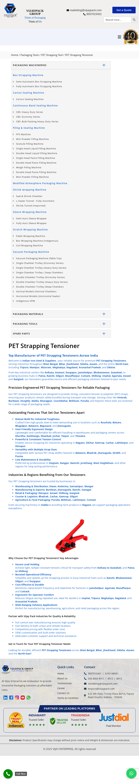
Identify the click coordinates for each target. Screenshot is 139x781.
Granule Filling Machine (29, 143)
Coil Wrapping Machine (29, 245)
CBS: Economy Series (28, 116)
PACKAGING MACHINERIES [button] (30, 65)
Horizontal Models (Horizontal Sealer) (38, 296)
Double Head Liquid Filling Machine (36, 153)
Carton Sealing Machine (28, 92)
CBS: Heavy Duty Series (29, 112)
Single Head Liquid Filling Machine (36, 148)
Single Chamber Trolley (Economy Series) (40, 263)
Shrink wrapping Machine (29, 189)
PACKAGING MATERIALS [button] (28, 314)
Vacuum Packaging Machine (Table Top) (39, 258)
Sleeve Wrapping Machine (30, 212)
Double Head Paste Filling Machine (36, 162)
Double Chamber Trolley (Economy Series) (40, 277)
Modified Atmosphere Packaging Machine (40, 183)
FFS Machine (23, 134)
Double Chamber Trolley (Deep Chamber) (40, 286)
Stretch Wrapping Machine (30, 229)
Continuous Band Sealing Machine (35, 105)
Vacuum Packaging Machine (31, 251)
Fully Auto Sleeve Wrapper (31, 223)
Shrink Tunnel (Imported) (31, 205)
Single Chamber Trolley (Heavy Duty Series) (41, 267)
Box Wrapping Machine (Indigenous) (37, 240)
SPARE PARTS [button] (21, 333)
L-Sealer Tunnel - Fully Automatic (35, 200)
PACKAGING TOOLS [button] (25, 323)
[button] (119, 37)
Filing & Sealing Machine (29, 127)
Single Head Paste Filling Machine (35, 157)
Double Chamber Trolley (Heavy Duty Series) (42, 281)
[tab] (61, 65)
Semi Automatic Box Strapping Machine (39, 81)
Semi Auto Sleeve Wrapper (31, 218)
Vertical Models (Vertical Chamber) (36, 291)
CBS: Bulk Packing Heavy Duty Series (37, 121)
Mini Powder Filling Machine (32, 139)
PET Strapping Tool (52, 55)
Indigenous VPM (25, 300)
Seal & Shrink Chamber (29, 196)
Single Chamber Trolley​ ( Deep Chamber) (39, 272)
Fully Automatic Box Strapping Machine (39, 86)
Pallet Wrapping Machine (30, 236)
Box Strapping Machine (28, 75)
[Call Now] (8, 773)
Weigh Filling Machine (28, 167)
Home (14, 55)
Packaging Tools (30, 55)
